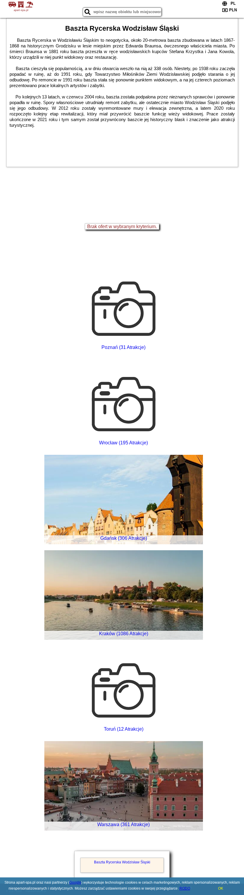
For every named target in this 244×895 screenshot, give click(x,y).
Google (75, 882)
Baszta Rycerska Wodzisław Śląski (122, 862)
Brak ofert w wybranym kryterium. (122, 226)
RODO (184, 888)
